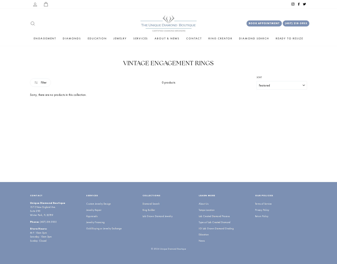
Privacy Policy (262, 210)
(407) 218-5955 (296, 23)
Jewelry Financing (95, 222)
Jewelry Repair (93, 210)
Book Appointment (264, 23)
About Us (203, 203)
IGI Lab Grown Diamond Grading (216, 228)
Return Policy (262, 216)
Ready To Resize (289, 38)
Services (140, 38)
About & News (167, 38)
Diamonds (72, 38)
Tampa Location (207, 210)
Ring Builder (149, 210)
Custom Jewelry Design (98, 203)
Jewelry (120, 38)
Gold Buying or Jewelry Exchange (104, 228)
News (202, 240)
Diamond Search (254, 38)
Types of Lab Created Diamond (215, 222)
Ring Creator (220, 38)
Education (97, 38)
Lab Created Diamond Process (214, 216)
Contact (194, 38)
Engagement (45, 38)
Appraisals (92, 216)
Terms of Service (263, 203)
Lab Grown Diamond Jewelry (158, 216)
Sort (259, 77)
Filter (43, 82)
